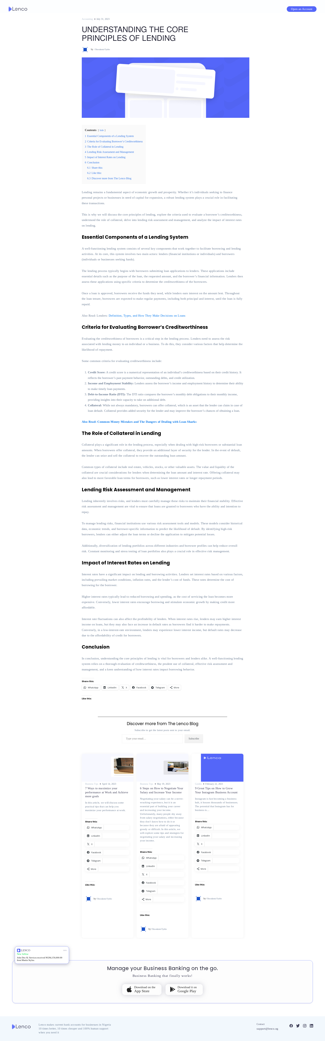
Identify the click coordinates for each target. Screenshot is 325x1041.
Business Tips (91, 784)
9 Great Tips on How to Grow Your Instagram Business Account (216, 790)
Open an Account (301, 9)
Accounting (87, 19)
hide (102, 130)
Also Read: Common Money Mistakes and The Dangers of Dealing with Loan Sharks (139, 421)
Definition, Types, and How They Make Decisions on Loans (147, 315)
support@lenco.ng (267, 1028)
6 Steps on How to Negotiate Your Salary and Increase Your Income (161, 790)
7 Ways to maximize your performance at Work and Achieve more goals (106, 792)
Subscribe (194, 738)
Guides (198, 784)
